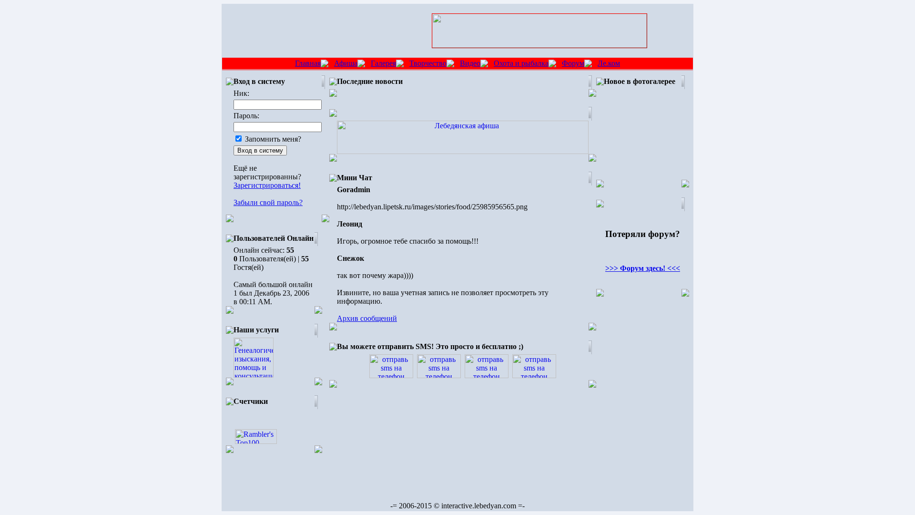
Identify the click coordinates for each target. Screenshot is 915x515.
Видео (470, 63)
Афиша (345, 63)
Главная (308, 63)
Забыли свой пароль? (268, 202)
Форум (573, 63)
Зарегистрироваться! (267, 185)
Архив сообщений (367, 318)
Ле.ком (609, 63)
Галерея (383, 63)
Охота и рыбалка (521, 63)
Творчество (428, 63)
